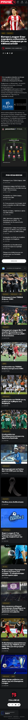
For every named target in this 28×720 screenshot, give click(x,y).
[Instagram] (12, 704)
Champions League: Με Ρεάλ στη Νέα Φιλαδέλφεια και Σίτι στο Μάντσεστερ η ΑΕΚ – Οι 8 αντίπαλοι (14, 188)
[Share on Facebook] (3, 53)
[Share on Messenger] (7, 53)
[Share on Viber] (9, 53)
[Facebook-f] (9, 704)
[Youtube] (15, 704)
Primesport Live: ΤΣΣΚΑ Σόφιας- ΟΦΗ (14, 180)
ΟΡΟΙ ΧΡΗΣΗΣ (16, 716)
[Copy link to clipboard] (11, 53)
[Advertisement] (14, 65)
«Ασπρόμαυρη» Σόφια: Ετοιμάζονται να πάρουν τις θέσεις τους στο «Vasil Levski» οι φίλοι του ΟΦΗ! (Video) (14, 229)
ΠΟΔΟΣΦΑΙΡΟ (10, 33)
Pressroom (8, 48)
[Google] (19, 704)
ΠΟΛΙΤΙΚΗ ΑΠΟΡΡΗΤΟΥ (8, 716)
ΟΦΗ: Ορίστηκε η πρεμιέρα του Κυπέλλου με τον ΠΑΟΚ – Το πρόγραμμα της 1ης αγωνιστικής (13, 220)
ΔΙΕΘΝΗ (3, 33)
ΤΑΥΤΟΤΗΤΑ (22, 716)
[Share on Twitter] (5, 53)
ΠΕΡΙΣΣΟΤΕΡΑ (14, 261)
